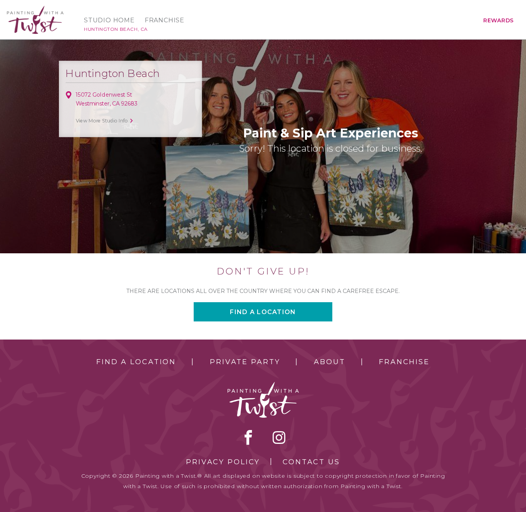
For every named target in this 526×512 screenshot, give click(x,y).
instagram (279, 437)
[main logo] (35, 9)
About (329, 362)
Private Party (245, 362)
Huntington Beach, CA (116, 29)
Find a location (263, 312)
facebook (248, 437)
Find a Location (136, 362)
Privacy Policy (223, 462)
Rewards (498, 20)
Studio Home (109, 20)
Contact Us (311, 462)
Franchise (164, 20)
